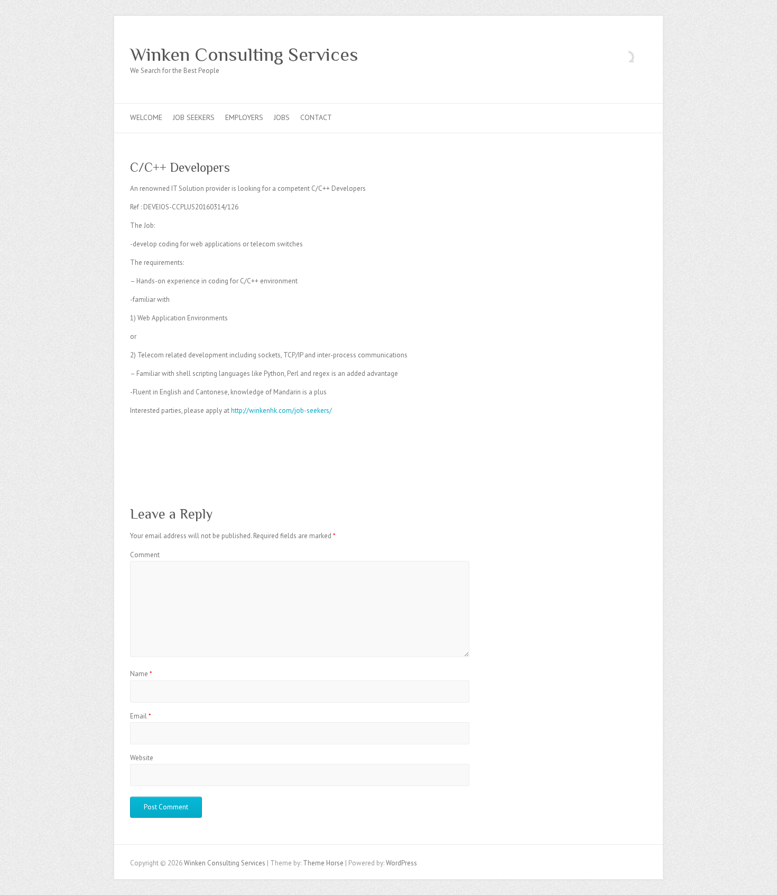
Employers (244, 117)
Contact (316, 117)
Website (141, 757)
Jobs (282, 117)
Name (141, 673)
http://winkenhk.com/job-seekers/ (281, 410)
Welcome (146, 117)
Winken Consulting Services (244, 54)
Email (140, 716)
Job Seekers (194, 117)
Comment (145, 554)
